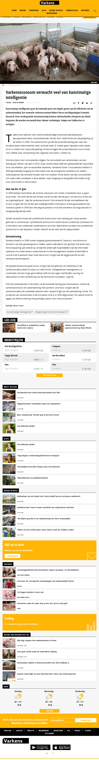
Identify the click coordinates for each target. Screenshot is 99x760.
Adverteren (58, 730)
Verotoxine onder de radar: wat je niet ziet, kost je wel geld (42, 603)
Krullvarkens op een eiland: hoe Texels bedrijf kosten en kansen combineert (48, 496)
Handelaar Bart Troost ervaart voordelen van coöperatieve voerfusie (45, 507)
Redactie (30, 730)
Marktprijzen (13, 340)
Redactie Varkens (18, 102)
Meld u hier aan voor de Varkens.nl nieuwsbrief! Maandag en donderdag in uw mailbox (25, 721)
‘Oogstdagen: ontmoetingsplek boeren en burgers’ (38, 455)
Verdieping (34, 10)
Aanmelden (12, 556)
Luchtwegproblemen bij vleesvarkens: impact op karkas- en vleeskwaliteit (48, 570)
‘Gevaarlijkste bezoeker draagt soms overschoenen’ (38, 466)
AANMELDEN (86, 720)
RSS (68, 730)
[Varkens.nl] (49, 741)
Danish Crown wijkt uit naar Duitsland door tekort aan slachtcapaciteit (46, 673)
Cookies (88, 730)
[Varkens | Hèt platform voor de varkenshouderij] (49, 3)
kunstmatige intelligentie (19, 312)
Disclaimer (49, 733)
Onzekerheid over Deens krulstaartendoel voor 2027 (38, 392)
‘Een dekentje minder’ (26, 426)
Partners (85, 10)
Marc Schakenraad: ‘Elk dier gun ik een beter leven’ (38, 414)
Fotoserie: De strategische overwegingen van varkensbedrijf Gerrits (45, 581)
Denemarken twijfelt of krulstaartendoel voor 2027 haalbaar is (43, 662)
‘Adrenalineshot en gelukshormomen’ (32, 477)
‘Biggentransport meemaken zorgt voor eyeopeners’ (39, 403)
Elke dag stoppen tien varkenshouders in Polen (36, 640)
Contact (19, 730)
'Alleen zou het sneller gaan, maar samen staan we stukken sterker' (45, 529)
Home (14, 10)
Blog (44, 10)
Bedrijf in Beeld (56, 10)
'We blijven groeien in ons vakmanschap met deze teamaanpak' (44, 518)
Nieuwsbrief (52, 13)
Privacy (77, 730)
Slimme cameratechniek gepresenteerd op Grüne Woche (78, 326)
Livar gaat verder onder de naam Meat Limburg (37, 651)
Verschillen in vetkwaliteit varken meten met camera (31, 326)
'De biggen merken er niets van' (30, 592)
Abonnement (44, 730)
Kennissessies (72, 10)
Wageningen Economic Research (51, 312)
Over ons (7, 730)
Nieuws (23, 10)
